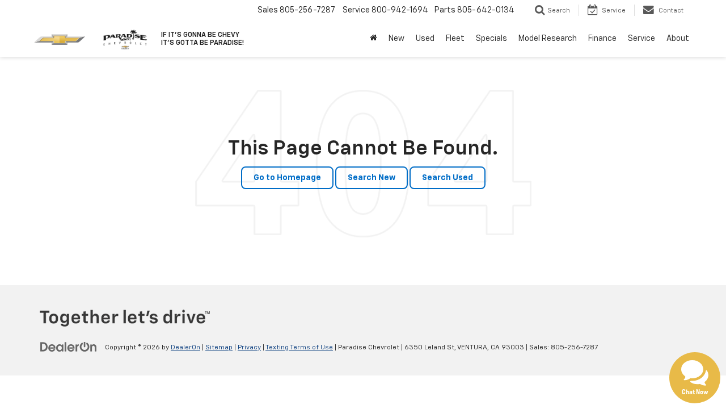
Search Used (447, 178)
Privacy (249, 347)
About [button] (677, 39)
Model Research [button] (547, 39)
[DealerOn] (69, 347)
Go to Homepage (287, 178)
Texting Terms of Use (299, 347)
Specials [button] (491, 39)
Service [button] (641, 39)
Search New (371, 178)
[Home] (373, 38)
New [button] (396, 39)
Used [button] (425, 39)
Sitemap (219, 347)
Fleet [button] (455, 39)
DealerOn (185, 347)
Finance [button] (602, 39)
